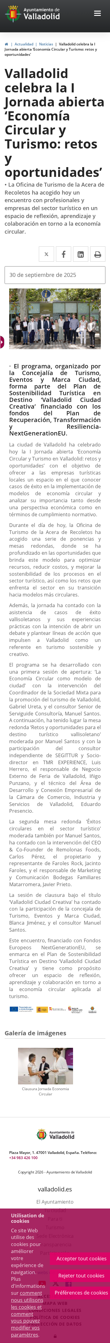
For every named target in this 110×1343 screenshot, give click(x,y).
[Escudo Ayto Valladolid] (42, 1134)
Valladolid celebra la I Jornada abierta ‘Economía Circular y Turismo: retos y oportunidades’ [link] (51, 49)
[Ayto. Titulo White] (42, 14)
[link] (6, 44)
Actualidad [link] (24, 44)
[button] (97, 14)
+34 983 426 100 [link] (23, 1157)
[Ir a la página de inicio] (14, 14)
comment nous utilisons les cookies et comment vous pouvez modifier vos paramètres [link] (27, 1314)
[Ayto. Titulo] (61, 1134)
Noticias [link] (46, 44)
